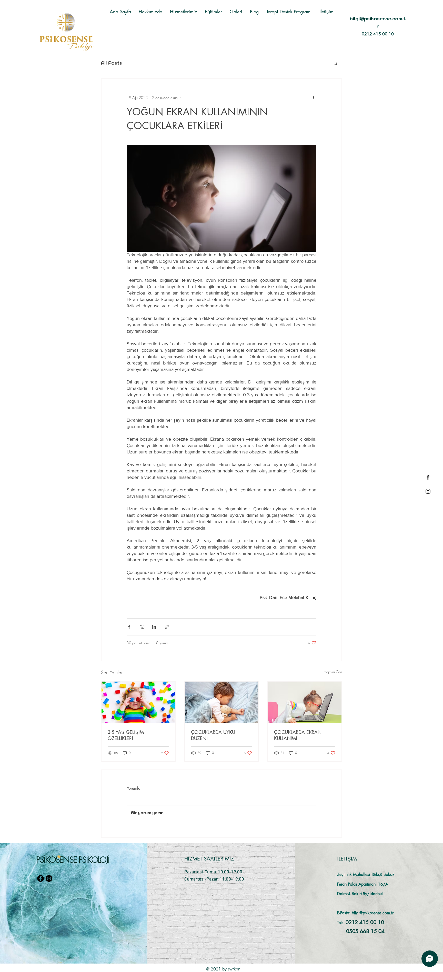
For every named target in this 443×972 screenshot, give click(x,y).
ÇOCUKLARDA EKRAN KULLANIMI (297, 735)
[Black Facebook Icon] (428, 477)
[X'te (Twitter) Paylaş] (141, 626)
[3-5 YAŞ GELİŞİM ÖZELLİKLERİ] (138, 702)
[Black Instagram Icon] (428, 491)
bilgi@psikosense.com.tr (373, 913)
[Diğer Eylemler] (313, 97)
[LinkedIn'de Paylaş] (154, 626)
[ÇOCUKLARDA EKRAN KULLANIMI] (304, 702)
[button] (335, 63)
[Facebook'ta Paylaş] (129, 626)
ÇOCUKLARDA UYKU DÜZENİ (213, 735)
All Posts (111, 63)
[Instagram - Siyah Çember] (49, 878)
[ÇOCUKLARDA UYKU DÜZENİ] (221, 702)
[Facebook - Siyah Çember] (40, 878)
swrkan (234, 969)
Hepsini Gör (333, 671)
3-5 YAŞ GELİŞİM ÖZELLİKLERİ (126, 735)
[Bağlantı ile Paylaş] (166, 626)
